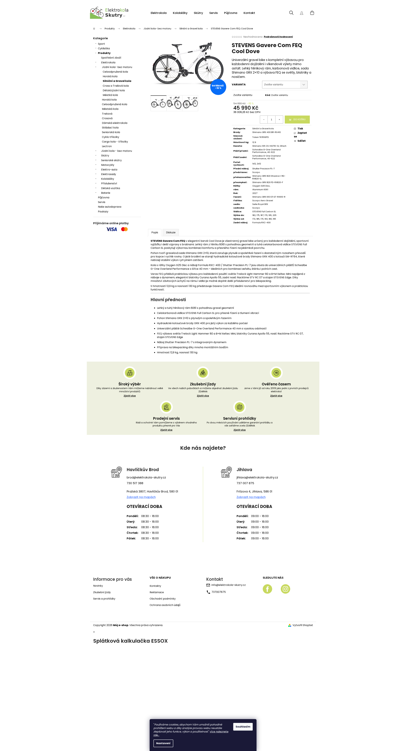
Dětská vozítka (110, 188)
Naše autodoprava (109, 207)
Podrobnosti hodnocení (278, 36)
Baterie (105, 193)
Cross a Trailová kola (116, 86)
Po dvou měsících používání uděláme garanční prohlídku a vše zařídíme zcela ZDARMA (239, 426)
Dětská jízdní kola (114, 90)
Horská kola (110, 76)
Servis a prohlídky (104, 599)
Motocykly (107, 165)
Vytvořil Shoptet (303, 625)
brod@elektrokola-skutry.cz (146, 477)
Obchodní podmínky (163, 599)
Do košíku (299, 119)
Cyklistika (104, 48)
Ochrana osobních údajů (165, 605)
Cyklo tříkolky (110, 137)
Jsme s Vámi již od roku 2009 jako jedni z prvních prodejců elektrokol (276, 392)
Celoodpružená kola (115, 72)
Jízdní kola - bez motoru (116, 151)
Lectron (107, 146)
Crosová (107, 118)
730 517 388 (135, 483)
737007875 (219, 592)
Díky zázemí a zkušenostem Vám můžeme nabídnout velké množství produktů (130, 392)
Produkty (104, 53)
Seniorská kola (111, 132)
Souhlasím (243, 726)
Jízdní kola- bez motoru (117, 67)
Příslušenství (109, 183)
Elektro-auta (109, 169)
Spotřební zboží (111, 58)
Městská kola (110, 109)
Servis (101, 202)
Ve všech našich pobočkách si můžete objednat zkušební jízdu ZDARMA (203, 392)
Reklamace (157, 592)
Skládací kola (110, 127)
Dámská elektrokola (114, 123)
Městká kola (110, 95)
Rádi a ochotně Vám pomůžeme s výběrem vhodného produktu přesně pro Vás (166, 426)
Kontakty (155, 586)
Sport (101, 44)
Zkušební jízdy (102, 592)
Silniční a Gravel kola (117, 81)
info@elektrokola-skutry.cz (229, 585)
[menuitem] (159, 12)
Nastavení (163, 743)
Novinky (98, 586)
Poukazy (103, 211)
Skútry (105, 155)
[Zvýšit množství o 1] (279, 119)
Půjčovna (103, 197)
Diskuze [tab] (170, 232)
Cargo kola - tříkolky (115, 141)
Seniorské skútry (111, 160)
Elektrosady (108, 174)
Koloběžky (107, 179)
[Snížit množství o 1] (264, 119)
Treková (107, 114)
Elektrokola (108, 62)
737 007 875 (245, 483)
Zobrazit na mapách (141, 497)
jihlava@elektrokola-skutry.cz (257, 477)
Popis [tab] (154, 232)
